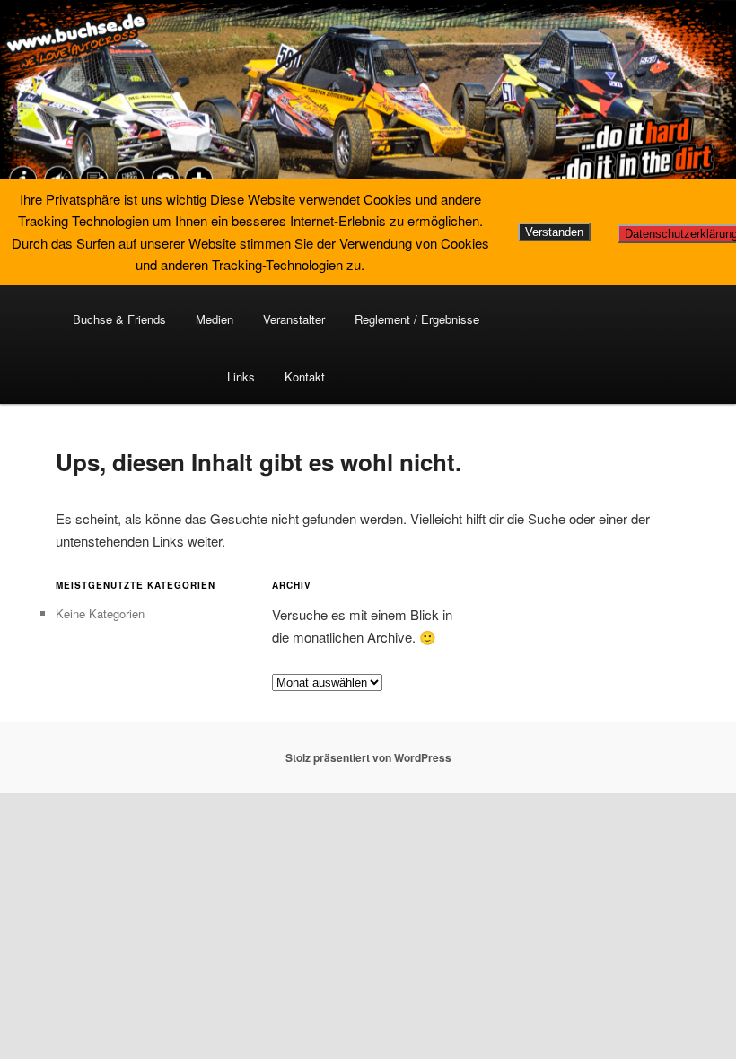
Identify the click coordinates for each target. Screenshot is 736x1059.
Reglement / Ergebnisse (417, 319)
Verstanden (554, 232)
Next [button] (713, 98)
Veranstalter (294, 319)
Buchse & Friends (119, 319)
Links (241, 376)
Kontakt (305, 376)
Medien (214, 319)
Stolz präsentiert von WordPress (368, 757)
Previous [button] (22, 98)
